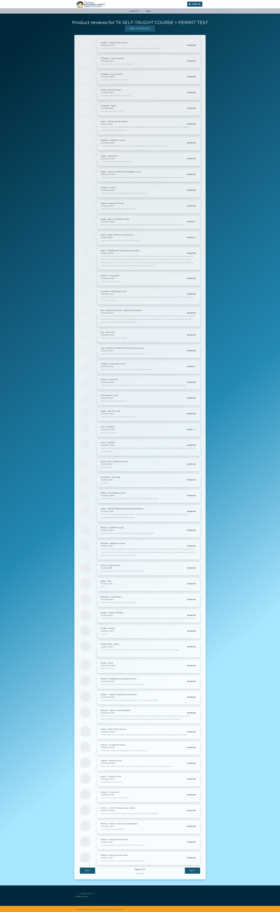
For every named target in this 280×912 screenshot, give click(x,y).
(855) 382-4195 (86, 894)
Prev (87, 871)
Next (192, 871)
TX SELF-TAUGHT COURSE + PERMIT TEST (162, 22)
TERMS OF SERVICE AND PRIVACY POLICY (109, 909)
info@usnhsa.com (82, 896)
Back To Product (140, 28)
